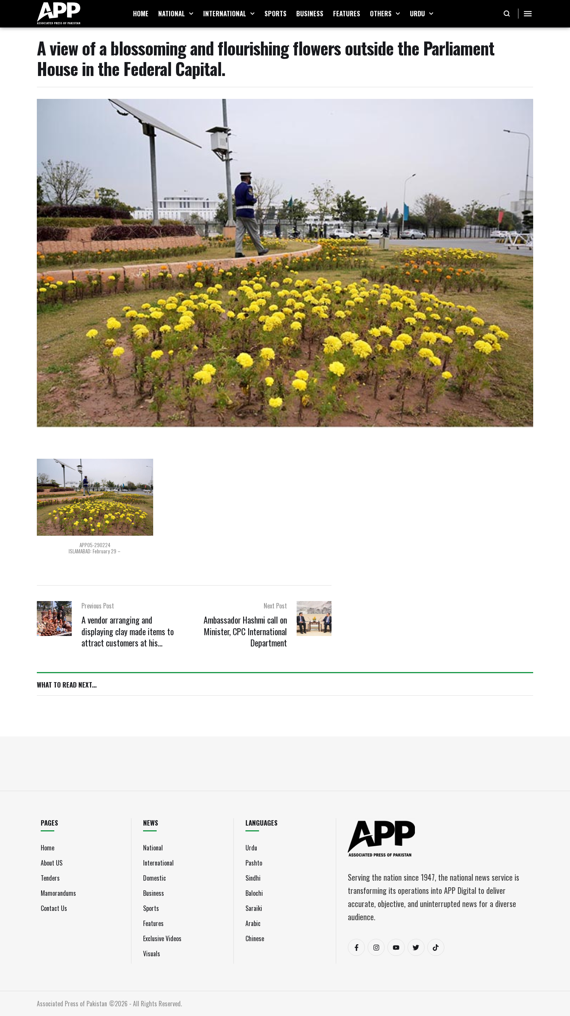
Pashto (253, 862)
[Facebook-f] (356, 947)
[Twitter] (416, 947)
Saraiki (253, 908)
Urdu (251, 847)
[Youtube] (395, 947)
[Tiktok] (435, 947)
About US (51, 862)
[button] (191, 13)
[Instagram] (376, 947)
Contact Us (54, 908)
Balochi (254, 893)
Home (47, 847)
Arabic (253, 923)
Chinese (254, 938)
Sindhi (253, 878)
